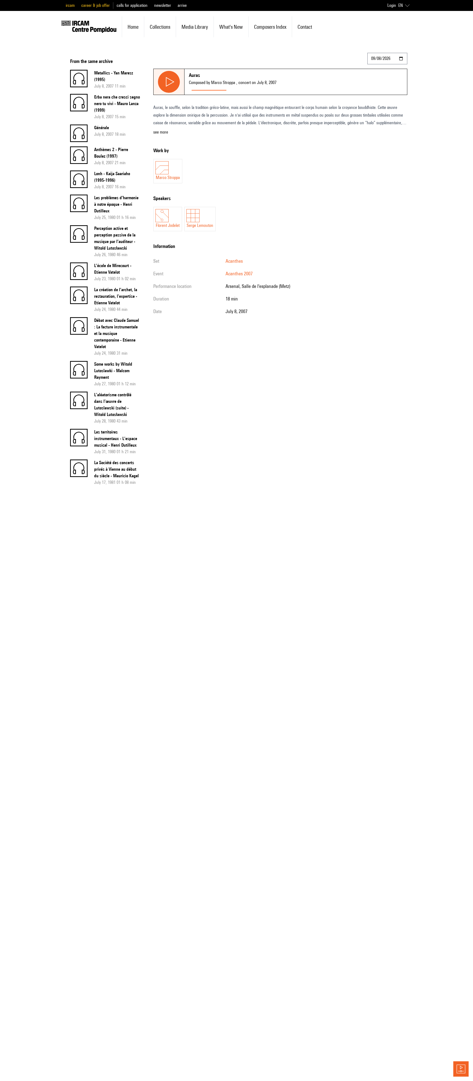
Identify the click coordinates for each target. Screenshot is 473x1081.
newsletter (162, 5)
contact (305, 27)
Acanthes (234, 261)
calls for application (132, 5)
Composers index (270, 27)
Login (391, 5)
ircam (70, 5)
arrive (182, 5)
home (133, 27)
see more (160, 132)
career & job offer (95, 5)
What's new (231, 27)
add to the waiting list (250, 89)
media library (194, 27)
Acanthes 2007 (239, 273)
